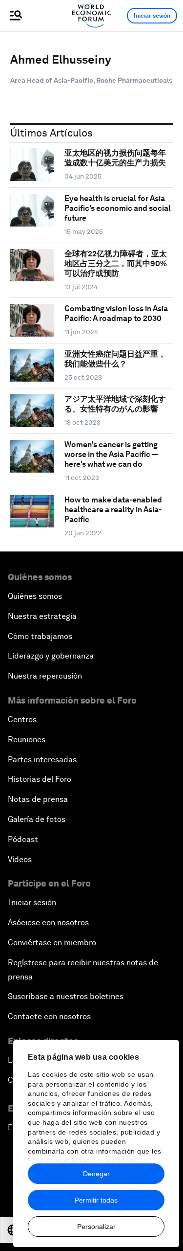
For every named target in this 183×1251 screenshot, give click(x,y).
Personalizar (96, 1226)
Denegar (96, 1174)
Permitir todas (96, 1200)
